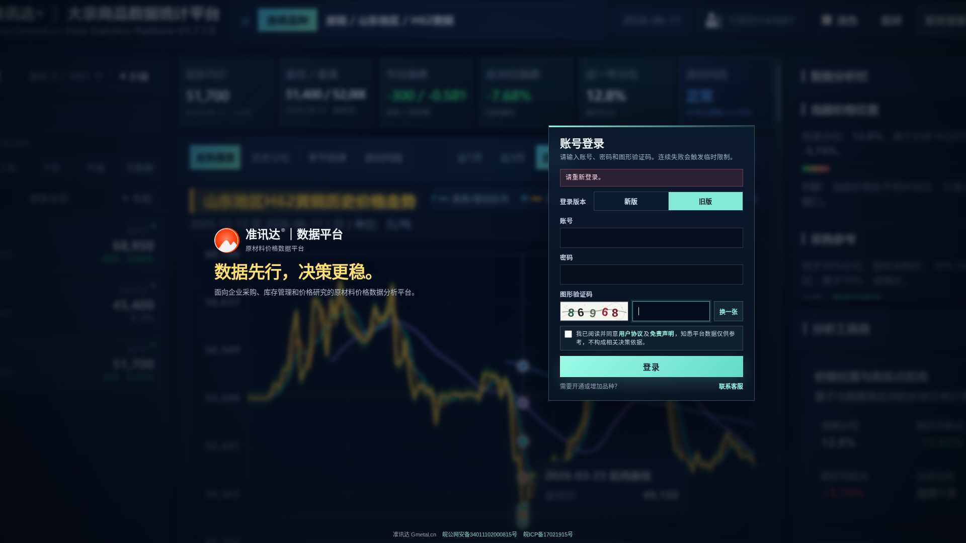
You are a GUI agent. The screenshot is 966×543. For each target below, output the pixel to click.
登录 (651, 367)
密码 (566, 257)
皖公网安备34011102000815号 (479, 534)
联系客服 (731, 386)
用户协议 (631, 334)
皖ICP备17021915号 (548, 534)
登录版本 (573, 202)
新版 (630, 201)
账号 (566, 221)
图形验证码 (576, 294)
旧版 (705, 201)
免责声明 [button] (662, 334)
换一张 (728, 312)
